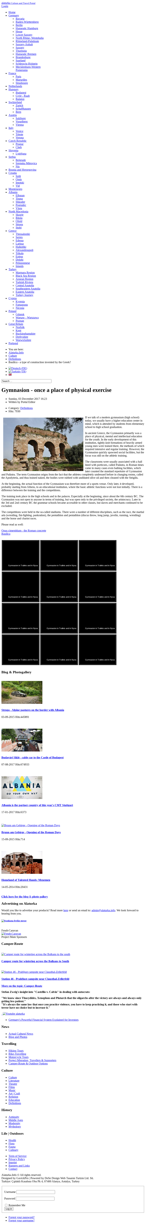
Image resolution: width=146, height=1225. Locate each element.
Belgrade (21, 160)
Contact (13, 1168)
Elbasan (20, 195)
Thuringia (21, 50)
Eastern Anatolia (25, 291)
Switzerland (15, 102)
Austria (13, 115)
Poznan (20, 320)
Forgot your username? (22, 1220)
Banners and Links (19, 1165)
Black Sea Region (26, 275)
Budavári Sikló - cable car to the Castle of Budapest (32, 757)
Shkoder (20, 201)
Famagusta (22, 304)
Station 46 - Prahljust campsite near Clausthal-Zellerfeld (35, 978)
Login (4, 6)
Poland (12, 311)
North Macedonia (18, 211)
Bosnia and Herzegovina (22, 169)
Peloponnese (23, 262)
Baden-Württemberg (27, 21)
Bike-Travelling (17, 1053)
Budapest (21, 92)
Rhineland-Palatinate (27, 41)
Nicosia (20, 307)
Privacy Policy (17, 1159)
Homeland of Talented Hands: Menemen (25, 879)
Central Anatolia (25, 285)
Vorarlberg (22, 121)
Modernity (14, 1123)
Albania (13, 192)
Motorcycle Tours (18, 1057)
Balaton (20, 99)
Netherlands (15, 86)
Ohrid (19, 221)
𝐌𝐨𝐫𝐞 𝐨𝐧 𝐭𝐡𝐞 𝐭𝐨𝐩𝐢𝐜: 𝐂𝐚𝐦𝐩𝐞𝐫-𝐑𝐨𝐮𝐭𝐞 (21, 985)
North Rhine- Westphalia (30, 37)
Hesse (19, 31)
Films (12, 1087)
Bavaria (20, 18)
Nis (18, 166)
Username (10, 1191)
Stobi (19, 227)
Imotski (20, 182)
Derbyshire (22, 336)
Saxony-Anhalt (24, 44)
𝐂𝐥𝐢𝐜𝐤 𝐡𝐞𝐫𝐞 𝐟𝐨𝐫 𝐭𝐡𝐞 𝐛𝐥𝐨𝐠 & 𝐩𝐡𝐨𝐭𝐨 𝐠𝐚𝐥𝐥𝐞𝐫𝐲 (24, 896)
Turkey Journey (24, 295)
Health (12, 1140)
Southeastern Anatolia (28, 288)
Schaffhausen (23, 108)
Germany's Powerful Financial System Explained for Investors (44, 1019)
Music (12, 1090)
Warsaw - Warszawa (27, 317)
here (65, 910)
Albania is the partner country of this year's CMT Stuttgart (37, 805)
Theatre (13, 1083)
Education (14, 1099)
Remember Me (17, 1205)
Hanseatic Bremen (26, 54)
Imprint (13, 1162)
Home (12, 12)
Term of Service (18, 1156)
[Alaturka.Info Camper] (13, 1013)
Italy (11, 127)
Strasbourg (22, 82)
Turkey (13, 269)
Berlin (19, 25)
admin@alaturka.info (103, 910)
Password (9, 1198)
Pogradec (21, 205)
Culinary (13, 1149)
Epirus (19, 256)
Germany (14, 15)
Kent (18, 330)
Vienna (20, 124)
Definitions (26, 408)
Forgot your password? (22, 1217)
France (12, 73)
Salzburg (21, 118)
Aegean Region (24, 278)
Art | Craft (14, 1093)
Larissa (20, 243)
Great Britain (16, 323)
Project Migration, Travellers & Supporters (32, 1060)
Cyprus (13, 298)
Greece (13, 230)
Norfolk (20, 327)
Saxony (20, 47)
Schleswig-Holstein (27, 63)
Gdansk (20, 314)
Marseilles (21, 79)
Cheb (19, 147)
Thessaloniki (23, 234)
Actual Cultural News (21, 1033)
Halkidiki (21, 246)
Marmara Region (25, 272)
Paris (18, 76)
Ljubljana (21, 153)
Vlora (19, 208)
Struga (19, 224)
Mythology (15, 1126)
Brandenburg (23, 57)
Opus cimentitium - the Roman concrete (23, 530)
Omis (19, 179)
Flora (11, 1143)
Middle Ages (16, 1120)
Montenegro (15, 189)
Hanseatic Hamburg (27, 28)
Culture (13, 1077)
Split (18, 176)
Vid (18, 185)
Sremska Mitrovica (26, 163)
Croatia (13, 172)
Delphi (19, 259)
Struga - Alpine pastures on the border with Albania (32, 710)
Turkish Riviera (24, 282)
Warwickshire (23, 340)
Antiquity (14, 1116)
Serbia (12, 156)
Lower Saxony (24, 34)
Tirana (19, 198)
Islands (20, 266)
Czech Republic (18, 140)
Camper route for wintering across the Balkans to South (35, 961)
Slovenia (13, 150)
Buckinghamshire (25, 333)
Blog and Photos (18, 1036)
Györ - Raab (23, 95)
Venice (19, 131)
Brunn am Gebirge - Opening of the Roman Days (31, 832)
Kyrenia (20, 301)
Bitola (19, 217)
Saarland (20, 60)
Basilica (5, 533)
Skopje (20, 214)
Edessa (20, 240)
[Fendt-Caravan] (11, 933)
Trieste (19, 134)
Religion (13, 1096)
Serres (19, 237)
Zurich (19, 105)
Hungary (14, 89)
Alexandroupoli (24, 250)
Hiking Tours (16, 1050)
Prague (20, 144)
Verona (20, 137)
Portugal (13, 343)
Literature (14, 1080)
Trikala (20, 253)
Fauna (12, 1146)
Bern (18, 111)
